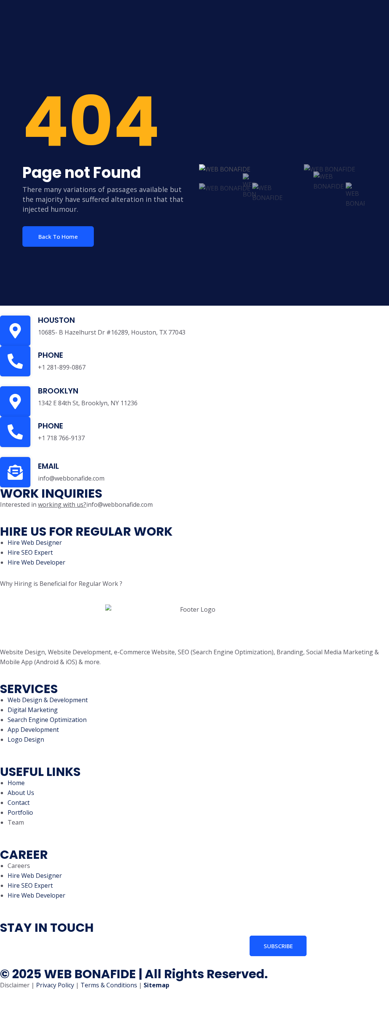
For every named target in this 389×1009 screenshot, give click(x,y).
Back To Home (58, 236)
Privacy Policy (55, 985)
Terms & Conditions (109, 985)
